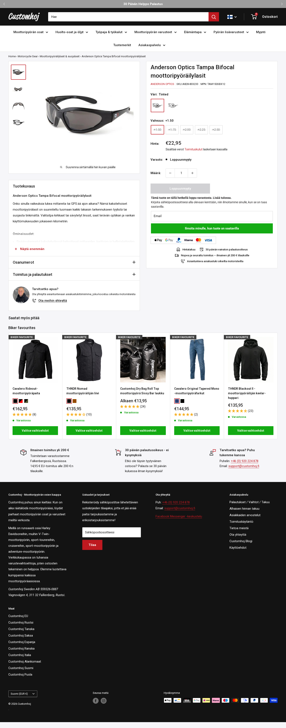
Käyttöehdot (237, 548)
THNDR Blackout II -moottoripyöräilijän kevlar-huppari (247, 393)
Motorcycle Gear (28, 56)
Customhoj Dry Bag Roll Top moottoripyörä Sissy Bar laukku (142, 391)
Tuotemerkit (122, 45)
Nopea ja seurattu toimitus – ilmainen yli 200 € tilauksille (215, 255)
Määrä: (156, 173)
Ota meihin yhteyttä (52, 300)
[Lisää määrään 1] (192, 173)
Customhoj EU (18, 616)
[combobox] (128, 16)
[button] (22, 414)
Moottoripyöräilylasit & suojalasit (60, 56)
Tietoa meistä (239, 528)
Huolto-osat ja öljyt (69, 32)
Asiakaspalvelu (149, 45)
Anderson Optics (162, 84)
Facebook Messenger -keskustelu (179, 516)
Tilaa (92, 545)
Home (12, 56)
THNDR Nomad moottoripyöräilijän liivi (82, 391)
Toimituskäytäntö (241, 522)
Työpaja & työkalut (108, 32)
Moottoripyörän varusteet (153, 32)
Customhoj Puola (20, 674)
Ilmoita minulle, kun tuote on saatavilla (212, 228)
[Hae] (214, 16)
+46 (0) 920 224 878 (244, 461)
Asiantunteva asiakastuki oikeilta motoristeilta (215, 261)
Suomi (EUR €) (19, 693)
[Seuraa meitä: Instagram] (104, 701)
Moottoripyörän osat (28, 32)
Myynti (260, 32)
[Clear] (173, 105)
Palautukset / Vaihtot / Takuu (249, 502)
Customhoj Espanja (21, 642)
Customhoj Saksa (20, 635)
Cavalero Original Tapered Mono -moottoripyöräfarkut (196, 391)
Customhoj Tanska (21, 629)
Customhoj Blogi (240, 541)
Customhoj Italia (19, 655)
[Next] (277, 386)
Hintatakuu (188, 249)
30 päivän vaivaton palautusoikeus (227, 249)
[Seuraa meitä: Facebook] (96, 701)
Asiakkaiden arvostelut (244, 515)
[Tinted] (157, 105)
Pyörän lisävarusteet (229, 32)
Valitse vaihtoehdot (35, 430)
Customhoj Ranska (21, 648)
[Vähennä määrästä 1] (170, 173)
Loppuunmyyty (180, 188)
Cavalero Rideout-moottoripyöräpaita (26, 391)
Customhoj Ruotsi (20, 622)
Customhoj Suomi (20, 668)
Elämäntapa (193, 32)
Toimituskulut (193, 149)
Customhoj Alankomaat (24, 661)
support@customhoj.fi (243, 466)
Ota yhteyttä (237, 535)
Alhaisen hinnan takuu (244, 509)
